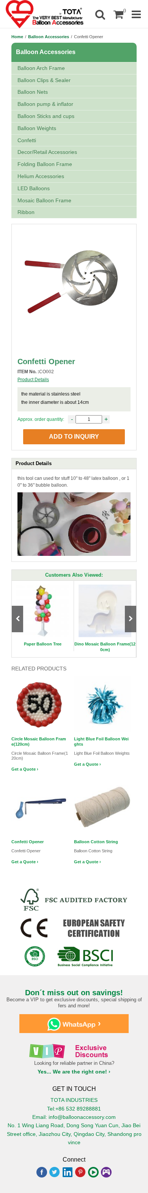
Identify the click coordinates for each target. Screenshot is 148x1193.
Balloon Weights (36, 128)
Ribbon (26, 212)
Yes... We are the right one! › (74, 1072)
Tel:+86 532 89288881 (74, 1109)
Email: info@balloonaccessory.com (74, 1117)
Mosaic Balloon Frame (44, 200)
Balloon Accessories (48, 36)
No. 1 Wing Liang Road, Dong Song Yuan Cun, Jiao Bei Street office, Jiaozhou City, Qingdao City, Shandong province (74, 1133)
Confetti (26, 140)
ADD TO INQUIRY (74, 436)
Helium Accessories (40, 176)
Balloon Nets (32, 92)
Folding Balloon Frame (44, 164)
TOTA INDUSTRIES (74, 1100)
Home (17, 36)
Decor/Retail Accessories (47, 152)
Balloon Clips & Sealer (44, 80)
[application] (74, 524)
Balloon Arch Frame (41, 68)
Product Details (33, 379)
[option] (43, 616)
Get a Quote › (24, 769)
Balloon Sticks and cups (45, 116)
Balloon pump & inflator (45, 104)
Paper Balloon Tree (42, 644)
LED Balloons (33, 188)
